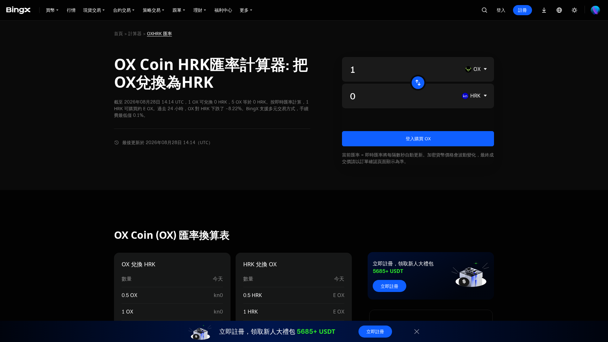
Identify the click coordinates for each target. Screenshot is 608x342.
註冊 (522, 10)
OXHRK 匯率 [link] (159, 33)
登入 (501, 10)
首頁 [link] (118, 33)
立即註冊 (389, 286)
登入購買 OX (418, 139)
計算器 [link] (135, 33)
